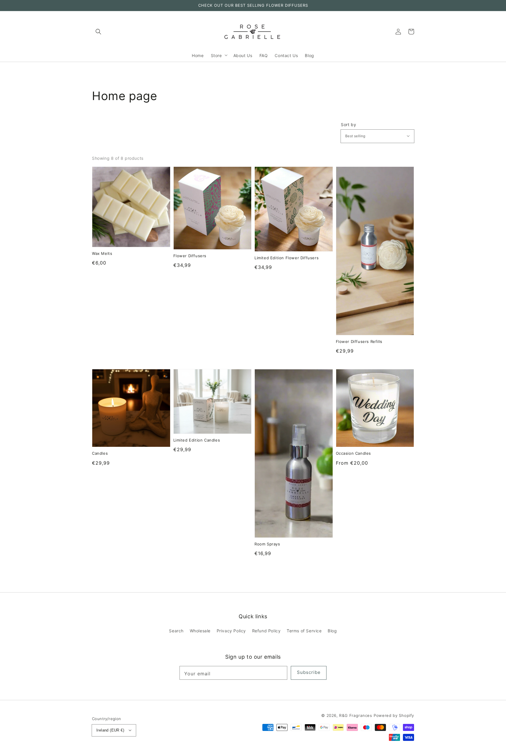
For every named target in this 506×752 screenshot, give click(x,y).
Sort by (348, 125)
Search (176, 630)
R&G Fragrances (355, 715)
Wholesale (200, 630)
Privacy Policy (231, 630)
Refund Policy (266, 630)
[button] (98, 31)
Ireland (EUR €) (110, 730)
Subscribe (309, 672)
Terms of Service (304, 630)
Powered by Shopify (394, 715)
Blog (332, 630)
